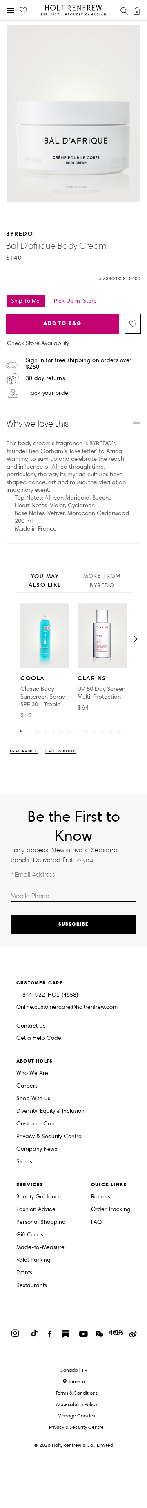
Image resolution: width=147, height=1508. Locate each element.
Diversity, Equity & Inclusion (50, 1111)
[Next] (135, 639)
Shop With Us (33, 1099)
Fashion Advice (36, 1210)
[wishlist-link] (23, 10)
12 (110, 730)
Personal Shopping (41, 1222)
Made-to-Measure (40, 1248)
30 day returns (45, 378)
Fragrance (24, 751)
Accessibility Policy (76, 1404)
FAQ (96, 1222)
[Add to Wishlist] (133, 324)
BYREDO (19, 233)
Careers (27, 1086)
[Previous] (11, 639)
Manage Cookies (76, 1416)
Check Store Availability (38, 343)
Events (24, 1273)
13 (118, 730)
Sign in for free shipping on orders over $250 (78, 363)
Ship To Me (25, 300)
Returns (100, 1197)
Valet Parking (33, 1260)
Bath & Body (60, 751)
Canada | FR (73, 1370)
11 (102, 730)
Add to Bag (62, 323)
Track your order (48, 393)
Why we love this (38, 423)
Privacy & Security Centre (49, 1137)
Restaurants (31, 1285)
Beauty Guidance (39, 1197)
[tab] (45, 581)
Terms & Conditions (77, 1393)
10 (94, 730)
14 (126, 730)
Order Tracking (111, 1210)
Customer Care (36, 1124)
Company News (36, 1149)
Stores (24, 1162)
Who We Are (32, 1073)
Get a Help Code (38, 1038)
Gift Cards (29, 1235)
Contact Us (30, 1025)
